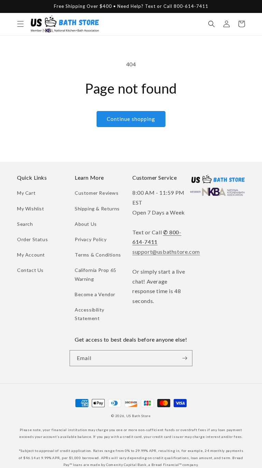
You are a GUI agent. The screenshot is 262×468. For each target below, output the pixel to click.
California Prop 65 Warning (95, 274)
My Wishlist (30, 208)
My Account (31, 255)
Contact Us (30, 270)
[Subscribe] (184, 358)
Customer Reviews (97, 193)
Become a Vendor (95, 294)
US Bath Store (138, 416)
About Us (86, 224)
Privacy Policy (90, 239)
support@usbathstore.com (166, 251)
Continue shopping (131, 119)
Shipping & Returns (97, 208)
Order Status (32, 239)
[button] (20, 23)
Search (25, 224)
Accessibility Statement (89, 314)
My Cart (26, 193)
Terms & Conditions (98, 255)
